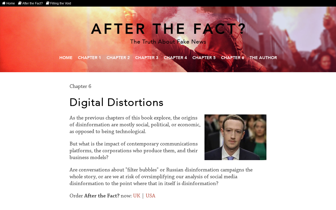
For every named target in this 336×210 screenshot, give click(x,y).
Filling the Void (60, 3)
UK (136, 195)
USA (150, 195)
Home (10, 3)
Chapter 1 (89, 58)
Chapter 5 (204, 58)
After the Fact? (32, 3)
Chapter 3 (146, 58)
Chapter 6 (232, 58)
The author (263, 58)
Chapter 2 (118, 58)
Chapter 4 (175, 58)
